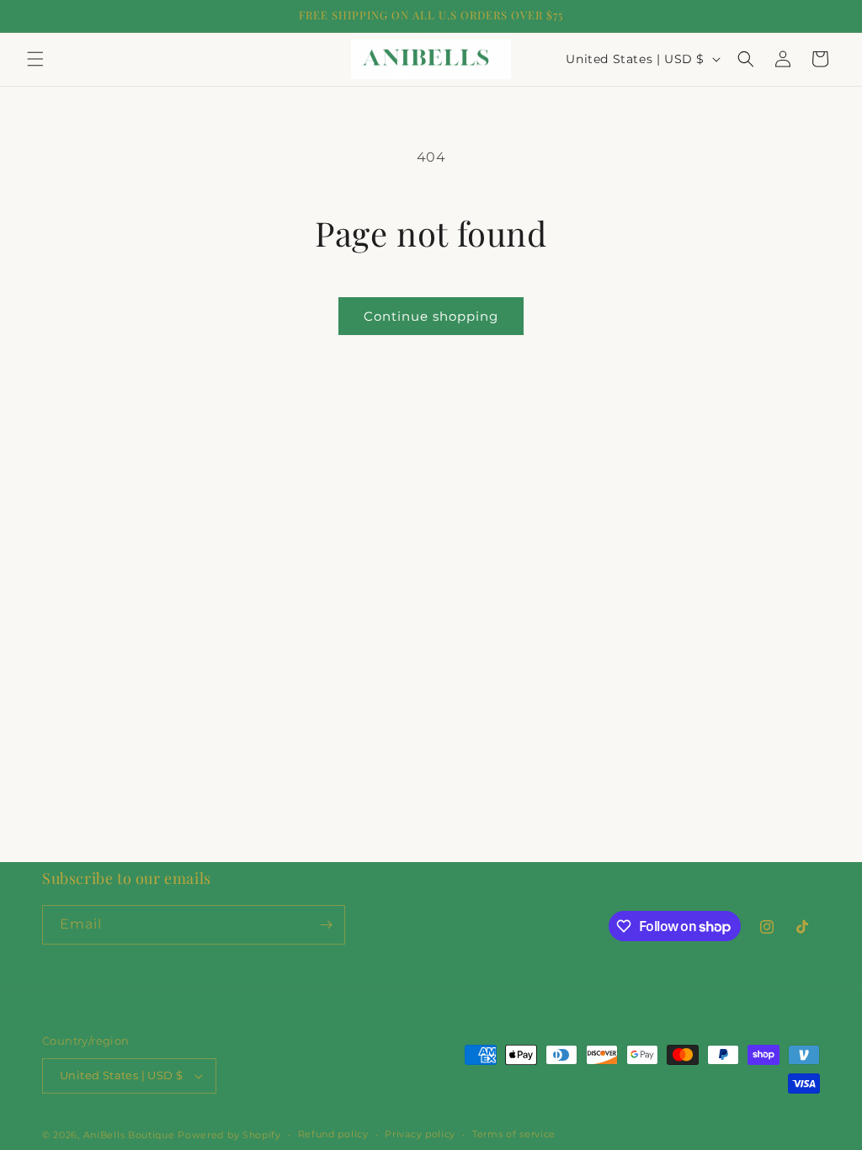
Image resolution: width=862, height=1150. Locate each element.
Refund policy (333, 1134)
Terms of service (514, 1134)
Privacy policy (420, 1134)
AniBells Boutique (130, 1135)
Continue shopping (431, 316)
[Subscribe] (325, 925)
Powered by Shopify (229, 1135)
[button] (35, 58)
